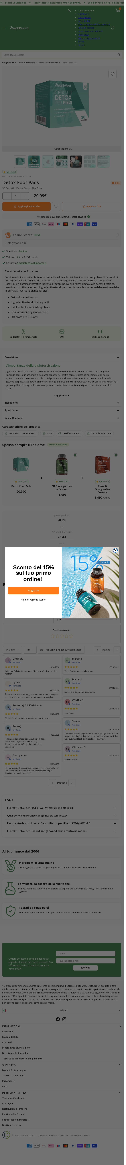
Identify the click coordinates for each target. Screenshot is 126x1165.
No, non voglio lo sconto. (33, 599)
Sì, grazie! (33, 590)
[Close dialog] (115, 550)
